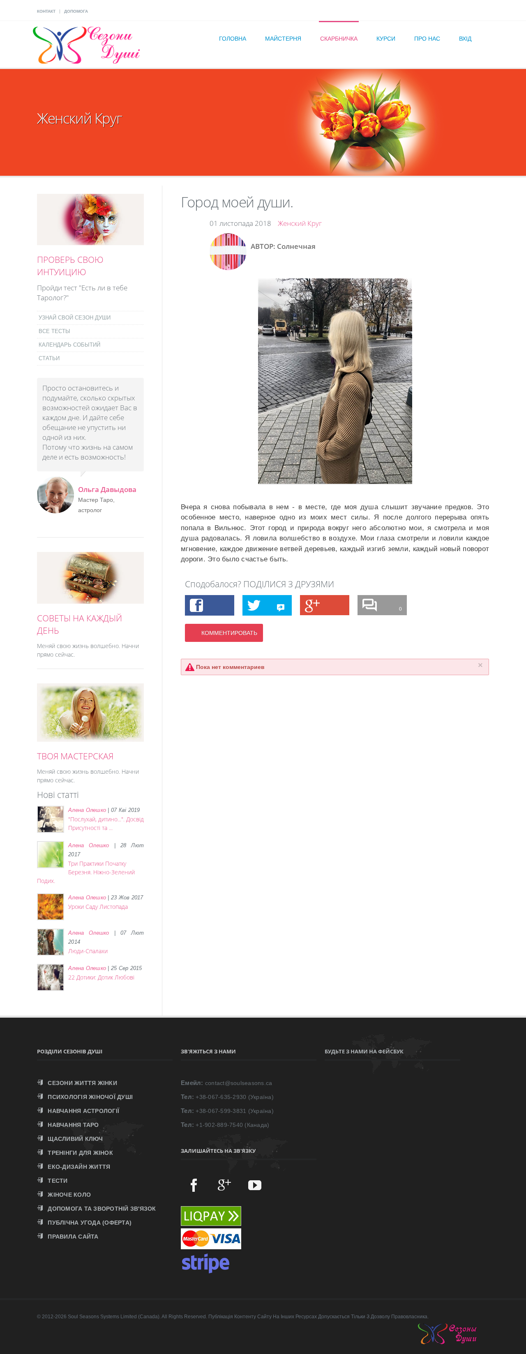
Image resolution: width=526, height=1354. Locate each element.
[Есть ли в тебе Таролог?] (90, 240)
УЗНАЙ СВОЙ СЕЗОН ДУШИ (75, 318)
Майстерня (283, 38)
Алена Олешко (87, 810)
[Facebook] (194, 1185)
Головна (232, 38)
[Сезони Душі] (455, 1342)
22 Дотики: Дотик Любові (101, 977)
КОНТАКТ (46, 11)
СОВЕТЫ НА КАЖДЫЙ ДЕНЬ (79, 624)
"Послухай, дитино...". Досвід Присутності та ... (106, 823)
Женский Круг (300, 223)
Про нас (427, 38)
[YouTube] (255, 1185)
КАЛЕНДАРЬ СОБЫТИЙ (69, 345)
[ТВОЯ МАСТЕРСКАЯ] (90, 737)
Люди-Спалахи (88, 951)
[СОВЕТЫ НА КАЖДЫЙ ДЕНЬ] (90, 599)
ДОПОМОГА (76, 11)
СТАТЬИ (49, 358)
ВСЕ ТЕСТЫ (54, 331)
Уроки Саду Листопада (98, 906)
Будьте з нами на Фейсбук (364, 1051)
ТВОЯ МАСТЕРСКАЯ (75, 756)
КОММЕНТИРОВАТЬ (229, 633)
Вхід (465, 38)
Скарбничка (339, 38)
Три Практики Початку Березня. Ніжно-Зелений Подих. (86, 872)
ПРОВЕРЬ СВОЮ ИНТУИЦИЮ (70, 266)
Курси (385, 38)
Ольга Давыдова (107, 489)
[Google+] (224, 1185)
